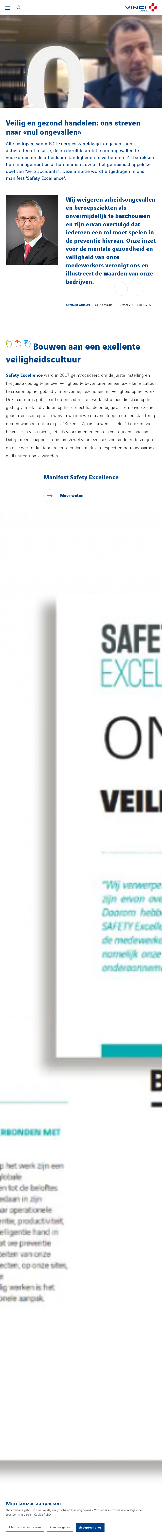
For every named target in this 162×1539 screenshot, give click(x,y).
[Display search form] (18, 7)
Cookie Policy (43, 1514)
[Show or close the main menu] (7, 8)
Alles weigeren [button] (60, 1527)
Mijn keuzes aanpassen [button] (25, 1527)
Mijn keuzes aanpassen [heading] (33, 1503)
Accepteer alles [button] (90, 1527)
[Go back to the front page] (92, 7)
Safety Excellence (24, 374)
